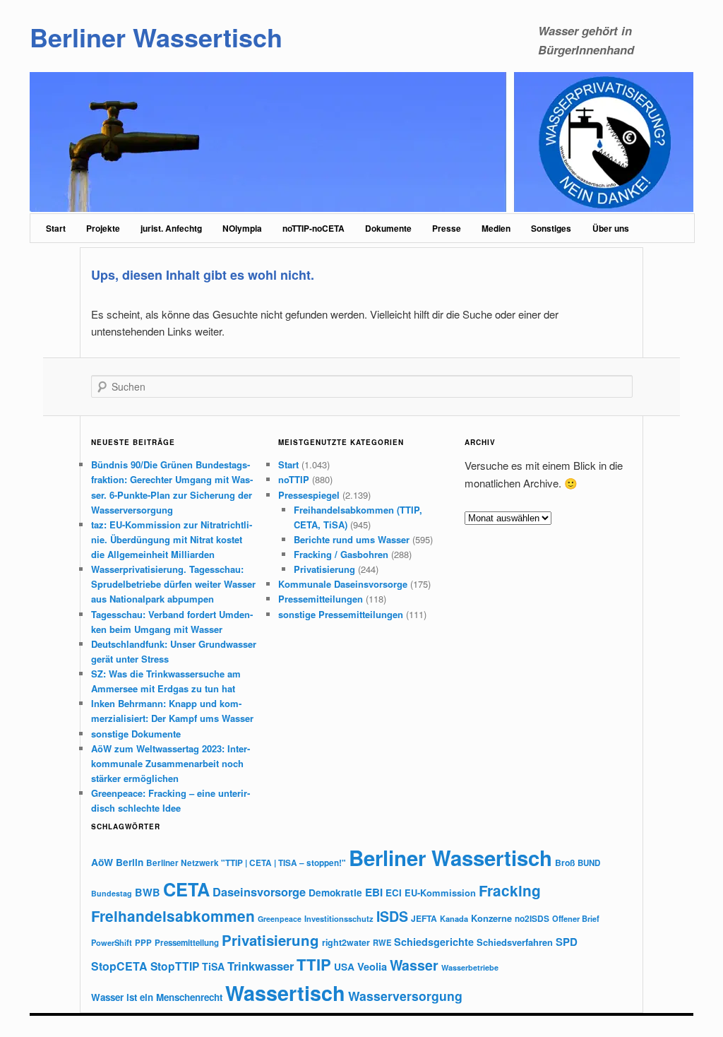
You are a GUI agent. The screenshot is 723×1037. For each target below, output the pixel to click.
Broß (565, 862)
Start (56, 228)
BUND (589, 863)
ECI (394, 892)
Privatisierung (324, 569)
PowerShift (111, 942)
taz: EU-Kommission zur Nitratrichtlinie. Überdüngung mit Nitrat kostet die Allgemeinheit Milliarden (171, 539)
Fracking (510, 890)
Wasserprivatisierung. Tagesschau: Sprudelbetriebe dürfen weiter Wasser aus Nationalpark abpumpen (173, 583)
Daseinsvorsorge (259, 892)
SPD (567, 941)
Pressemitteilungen (320, 598)
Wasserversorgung (405, 996)
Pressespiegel (309, 495)
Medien (496, 228)
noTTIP (293, 479)
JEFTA (424, 918)
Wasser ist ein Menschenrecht (156, 997)
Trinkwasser (260, 965)
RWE (382, 942)
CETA (186, 889)
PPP (143, 943)
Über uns (610, 228)
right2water (346, 942)
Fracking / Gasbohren (341, 554)
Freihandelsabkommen (173, 916)
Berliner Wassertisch (156, 36)
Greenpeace (279, 918)
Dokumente (388, 228)
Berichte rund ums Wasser (352, 539)
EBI (374, 892)
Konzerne (491, 918)
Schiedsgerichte (434, 942)
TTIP (314, 964)
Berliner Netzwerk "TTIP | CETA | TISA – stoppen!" (246, 863)
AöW (102, 862)
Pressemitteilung (187, 943)
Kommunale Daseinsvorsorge (342, 584)
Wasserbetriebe (469, 967)
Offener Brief (575, 918)
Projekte (103, 228)
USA (344, 966)
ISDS (392, 916)
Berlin (129, 862)
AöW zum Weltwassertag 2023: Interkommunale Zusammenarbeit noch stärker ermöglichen (170, 763)
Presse (446, 228)
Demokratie (335, 892)
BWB (147, 892)
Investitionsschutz (339, 918)
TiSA (213, 966)
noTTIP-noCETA (313, 228)
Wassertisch (285, 992)
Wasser (414, 965)
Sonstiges (551, 228)
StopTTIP (174, 966)
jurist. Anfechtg (171, 228)
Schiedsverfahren (515, 942)
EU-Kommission (440, 892)
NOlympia (242, 228)
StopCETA (119, 966)
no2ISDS (532, 919)
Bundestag (111, 893)
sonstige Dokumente (136, 733)
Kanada (454, 918)
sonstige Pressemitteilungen (340, 614)
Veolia (372, 966)
